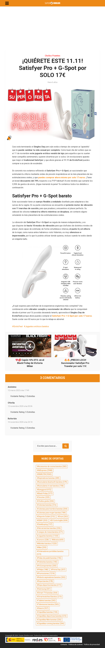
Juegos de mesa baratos (50, 532)
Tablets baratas (47, 600)
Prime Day (58, 570)
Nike (42, 547)
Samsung (44, 589)
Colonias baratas (47, 505)
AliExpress (45, 470)
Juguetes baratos (48, 536)
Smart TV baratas (47, 593)
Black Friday (45, 493)
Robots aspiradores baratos (51, 577)
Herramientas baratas (49, 528)
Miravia (58, 540)
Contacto (63, 644)
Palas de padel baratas (49, 558)
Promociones (46, 573)
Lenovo (43, 540)
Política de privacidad (92, 644)
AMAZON (45, 474)
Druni (63, 517)
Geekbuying (45, 524)
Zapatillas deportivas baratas (52, 616)
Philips (43, 570)
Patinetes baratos (47, 562)
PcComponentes (47, 566)
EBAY (42, 520)
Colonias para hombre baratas (52, 509)
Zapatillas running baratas (51, 624)
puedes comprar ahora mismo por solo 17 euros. (62, 177)
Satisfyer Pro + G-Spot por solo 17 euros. (72, 316)
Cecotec (44, 497)
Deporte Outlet (46, 517)
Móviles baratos (47, 544)
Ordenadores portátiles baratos (50, 552)
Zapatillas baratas (47, 612)
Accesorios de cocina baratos (52, 466)
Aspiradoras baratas (48, 478)
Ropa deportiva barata (49, 585)
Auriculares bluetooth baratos (52, 482)
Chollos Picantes (52, 55)
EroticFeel (18, 326)
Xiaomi (43, 608)
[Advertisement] (52, 28)
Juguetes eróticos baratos (37, 326)
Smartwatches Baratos (50, 597)
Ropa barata (45, 581)
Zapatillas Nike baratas (49, 620)
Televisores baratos (48, 604)
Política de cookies (76, 644)
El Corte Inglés (59, 520)
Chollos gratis (46, 501)
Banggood (44, 490)
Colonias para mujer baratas (52, 513)
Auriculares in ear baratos (51, 486)
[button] (7, 3)
